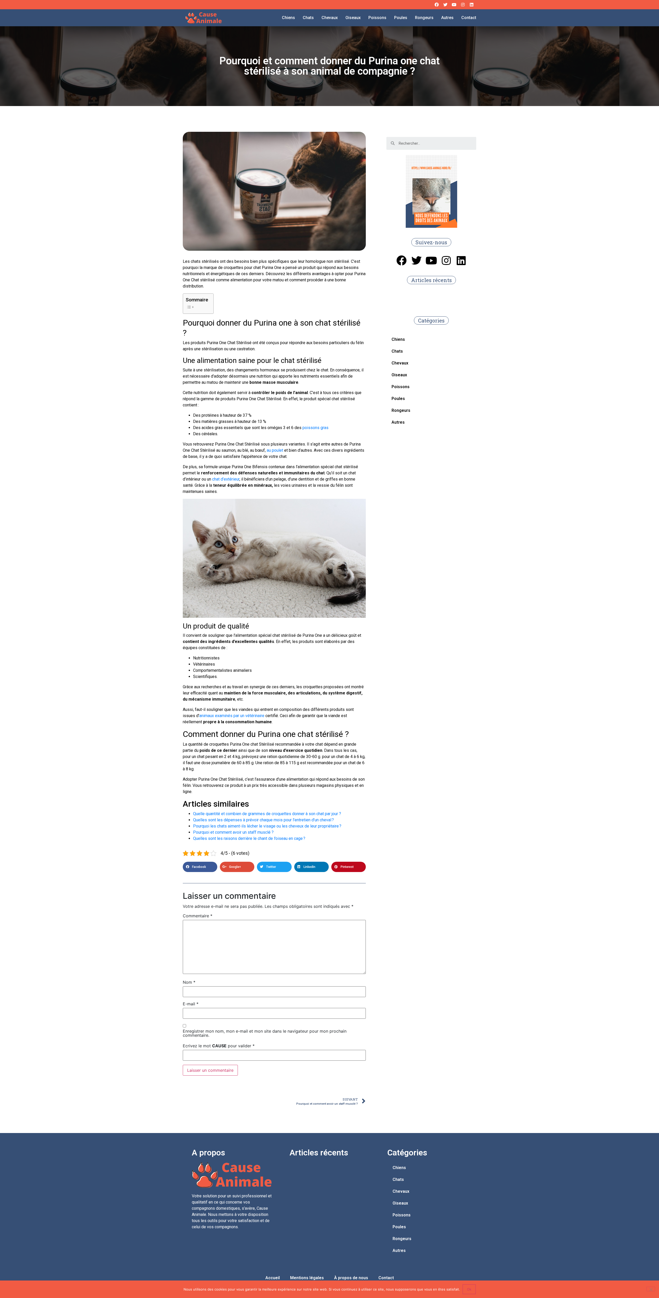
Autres (447, 17)
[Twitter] (445, 5)
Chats (308, 17)
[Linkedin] (472, 5)
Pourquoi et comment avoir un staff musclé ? (233, 832)
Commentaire (197, 916)
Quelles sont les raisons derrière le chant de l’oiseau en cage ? (249, 838)
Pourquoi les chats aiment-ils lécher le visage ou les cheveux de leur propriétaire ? (267, 826)
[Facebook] (437, 5)
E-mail (190, 1004)
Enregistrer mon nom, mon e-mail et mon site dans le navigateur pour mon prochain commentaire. (264, 1033)
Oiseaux (353, 17)
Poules (400, 17)
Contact (468, 17)
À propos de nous (351, 1277)
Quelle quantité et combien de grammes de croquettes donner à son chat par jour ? (267, 813)
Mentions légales (307, 1277)
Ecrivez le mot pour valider (219, 1046)
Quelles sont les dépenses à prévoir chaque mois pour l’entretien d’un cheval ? (263, 819)
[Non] (650, 1289)
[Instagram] (463, 5)
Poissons (377, 17)
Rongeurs (424, 17)
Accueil (272, 1277)
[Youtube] (454, 5)
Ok (469, 1289)
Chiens (288, 17)
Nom (189, 982)
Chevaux (330, 17)
